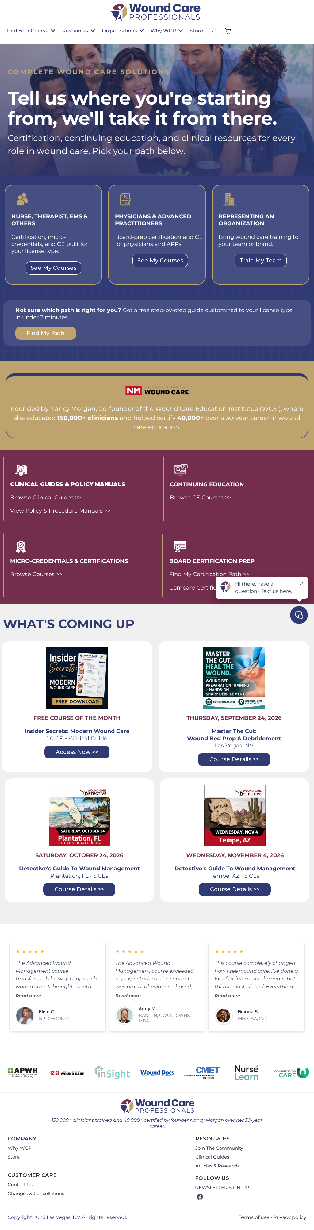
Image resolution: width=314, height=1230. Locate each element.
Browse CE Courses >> (200, 497)
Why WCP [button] (164, 31)
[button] (214, 31)
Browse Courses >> (36, 574)
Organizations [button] (120, 31)
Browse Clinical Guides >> (45, 497)
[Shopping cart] (228, 31)
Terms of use (254, 1217)
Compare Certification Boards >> (214, 587)
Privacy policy (289, 1217)
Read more (28, 996)
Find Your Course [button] (28, 31)
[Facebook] (200, 1197)
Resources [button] (76, 31)
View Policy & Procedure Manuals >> (60, 510)
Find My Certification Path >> (209, 574)
